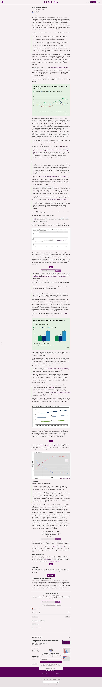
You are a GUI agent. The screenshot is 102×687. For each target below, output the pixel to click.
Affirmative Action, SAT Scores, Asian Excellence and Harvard (45, 641)
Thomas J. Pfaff (36, 11)
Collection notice (58, 679)
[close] (61, 648)
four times (52, 387)
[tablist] (36, 624)
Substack (45, 684)
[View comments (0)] (36, 15)
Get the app (56, 682)
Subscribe (93, 2)
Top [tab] (33, 637)
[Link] (30, 481)
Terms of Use (56, 664)
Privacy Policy (59, 665)
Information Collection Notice (50, 665)
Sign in (98, 2)
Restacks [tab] (38, 624)
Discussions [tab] (40, 637)
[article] (51, 643)
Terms (54, 679)
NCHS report (56, 400)
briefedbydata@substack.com (53, 561)
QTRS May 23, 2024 (64, 146)
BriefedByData (48, 559)
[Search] (87, 2)
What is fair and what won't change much (39, 643)
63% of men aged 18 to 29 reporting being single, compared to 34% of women (51, 275)
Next (67, 616)
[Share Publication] (89, 2)
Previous (35, 616)
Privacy (50, 679)
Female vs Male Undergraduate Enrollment (49, 446)
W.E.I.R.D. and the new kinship (59, 547)
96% (47, 389)
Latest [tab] (36, 637)
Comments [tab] (34, 624)
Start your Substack (48, 682)
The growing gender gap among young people (47, 29)
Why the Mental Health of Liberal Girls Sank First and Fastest (54, 176)
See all (34, 663)
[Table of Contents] (1, 343)
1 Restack (38, 609)
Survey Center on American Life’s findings (44, 187)
